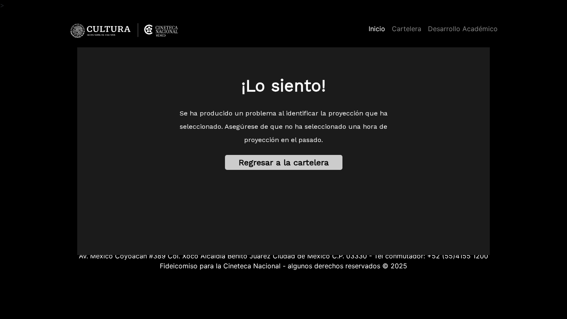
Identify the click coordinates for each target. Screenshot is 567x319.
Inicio (379, 28)
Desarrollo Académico (463, 29)
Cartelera (406, 29)
